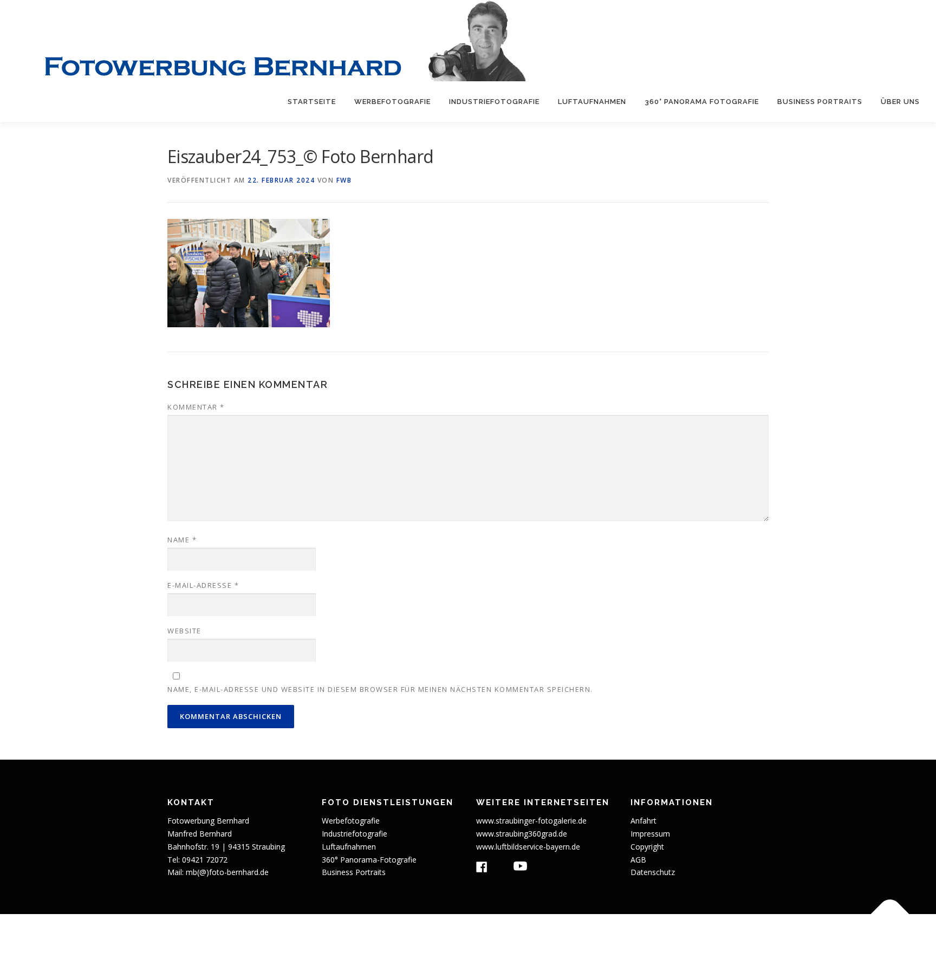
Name (182, 540)
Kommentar (196, 407)
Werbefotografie (392, 102)
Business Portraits (819, 102)
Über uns (900, 102)
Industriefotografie (494, 102)
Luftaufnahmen (592, 102)
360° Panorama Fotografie (702, 102)
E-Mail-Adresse (203, 585)
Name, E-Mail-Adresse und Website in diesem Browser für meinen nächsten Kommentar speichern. (380, 689)
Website (184, 631)
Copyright (647, 846)
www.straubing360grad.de (521, 833)
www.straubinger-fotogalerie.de (531, 820)
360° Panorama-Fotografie (369, 859)
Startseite (312, 102)
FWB (344, 180)
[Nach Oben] (890, 914)
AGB (638, 859)
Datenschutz (652, 872)
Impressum (650, 833)
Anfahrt (643, 820)
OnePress (547, 939)
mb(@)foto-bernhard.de (227, 872)
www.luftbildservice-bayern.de (528, 846)
